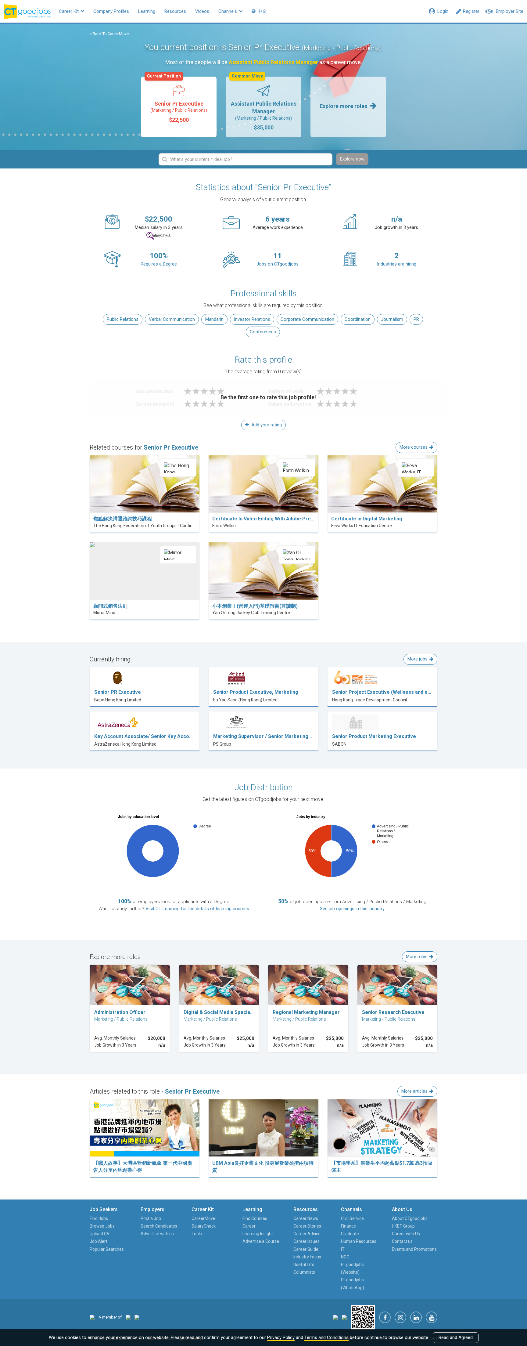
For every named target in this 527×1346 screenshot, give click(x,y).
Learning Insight (257, 1233)
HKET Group (403, 1226)
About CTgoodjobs (410, 1218)
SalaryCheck (204, 1226)
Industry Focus (307, 1256)
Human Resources (358, 1241)
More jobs (417, 659)
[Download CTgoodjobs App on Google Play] (344, 1317)
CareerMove (203, 1218)
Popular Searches (107, 1249)
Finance (348, 1226)
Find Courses (254, 1218)
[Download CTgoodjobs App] (363, 1317)
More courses (414, 447)
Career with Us (406, 1233)
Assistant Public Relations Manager (263, 104)
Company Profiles (111, 11)
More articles (414, 1091)
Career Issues (306, 1241)
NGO (345, 1256)
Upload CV (99, 1233)
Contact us (402, 1241)
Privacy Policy (281, 1337)
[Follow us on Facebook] (385, 1317)
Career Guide (305, 1249)
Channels (228, 11)
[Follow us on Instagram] (400, 1317)
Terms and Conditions (326, 1337)
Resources (175, 11)
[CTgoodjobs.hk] (92, 1317)
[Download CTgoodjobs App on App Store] (335, 1317)
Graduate (350, 1233)
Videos (202, 11)
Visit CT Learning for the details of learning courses (197, 908)
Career (249, 1226)
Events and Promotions (414, 1249)
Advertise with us (157, 1233)
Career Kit (69, 11)
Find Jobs (99, 1218)
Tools (197, 1233)
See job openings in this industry (352, 908)
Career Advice (307, 1233)
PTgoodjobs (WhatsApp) (352, 1283)
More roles (417, 956)
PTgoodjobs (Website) (352, 1268)
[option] (179, 107)
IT (343, 1249)
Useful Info (303, 1264)
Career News (305, 1218)
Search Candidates (159, 1226)
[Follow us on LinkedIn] (416, 1317)
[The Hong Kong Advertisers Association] (128, 1317)
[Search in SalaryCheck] (158, 236)
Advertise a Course (260, 1241)
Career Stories (307, 1226)
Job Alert (98, 1241)
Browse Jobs (102, 1226)
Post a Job (151, 1218)
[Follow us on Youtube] (431, 1317)
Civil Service (352, 1218)
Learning (146, 11)
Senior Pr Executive (177, 100)
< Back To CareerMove (109, 33)
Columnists (304, 1272)
